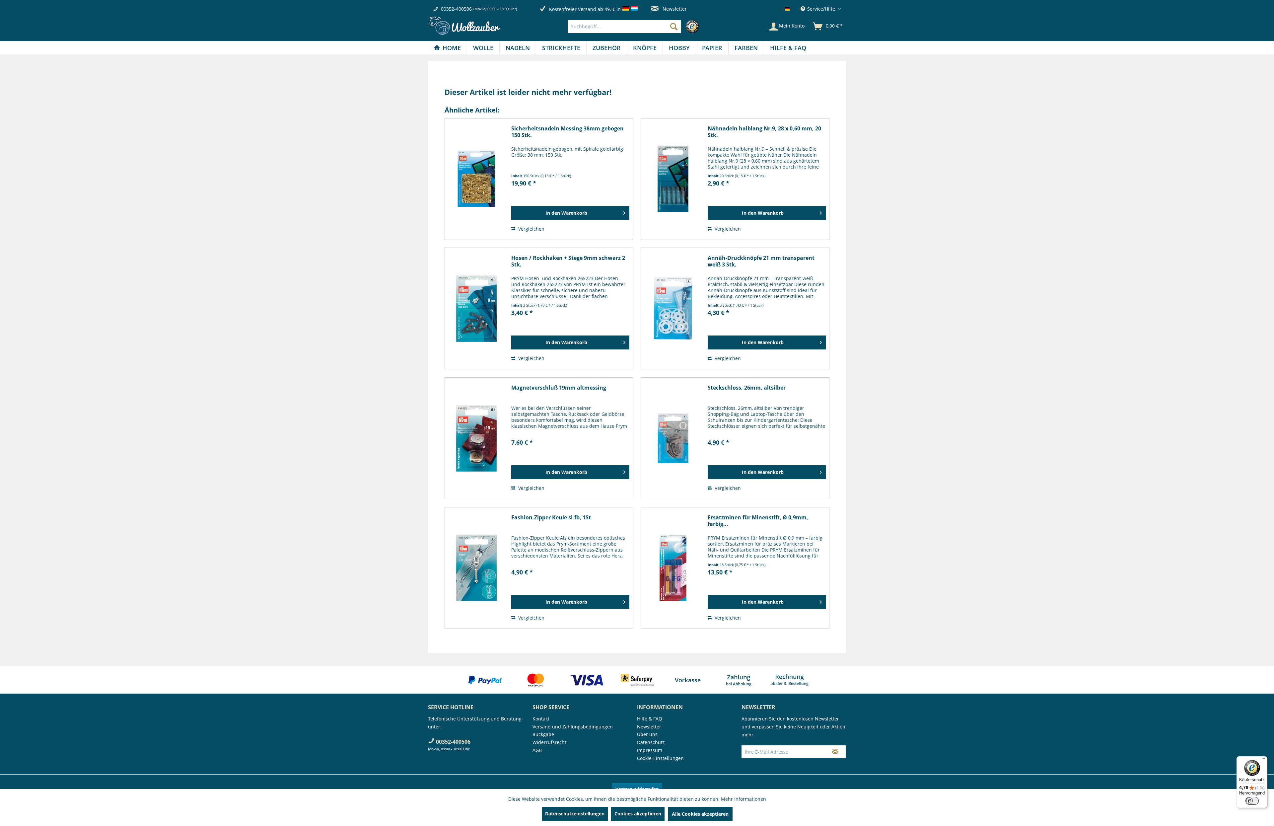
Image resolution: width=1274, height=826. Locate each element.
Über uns (647, 734)
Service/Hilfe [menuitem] (821, 9)
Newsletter (674, 9)
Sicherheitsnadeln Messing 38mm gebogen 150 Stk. (567, 131)
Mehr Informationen (743, 799)
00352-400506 (456, 9)
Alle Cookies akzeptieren (700, 814)
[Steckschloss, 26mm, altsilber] (673, 438)
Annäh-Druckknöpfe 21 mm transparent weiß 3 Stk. (761, 261)
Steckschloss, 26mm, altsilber (747, 387)
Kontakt (540, 718)
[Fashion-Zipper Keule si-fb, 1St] (476, 568)
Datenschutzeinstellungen (574, 813)
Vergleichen (530, 229)
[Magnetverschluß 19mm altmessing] (476, 438)
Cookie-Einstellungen (660, 758)
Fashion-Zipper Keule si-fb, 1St (551, 517)
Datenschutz (651, 742)
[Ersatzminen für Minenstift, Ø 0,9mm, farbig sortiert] (673, 568)
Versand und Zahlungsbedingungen (572, 726)
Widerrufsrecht (549, 742)
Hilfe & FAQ (649, 718)
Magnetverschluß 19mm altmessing (558, 387)
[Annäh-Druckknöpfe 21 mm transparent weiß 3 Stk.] (673, 308)
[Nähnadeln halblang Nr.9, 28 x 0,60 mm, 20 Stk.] (673, 179)
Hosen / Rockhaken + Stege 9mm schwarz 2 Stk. (568, 261)
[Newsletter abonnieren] (835, 751)
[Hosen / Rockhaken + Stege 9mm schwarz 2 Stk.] (476, 308)
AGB (537, 750)
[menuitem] (635, 26)
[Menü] (1263, 760)
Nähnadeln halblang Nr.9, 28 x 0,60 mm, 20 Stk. (764, 131)
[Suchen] (674, 26)
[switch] (1252, 801)
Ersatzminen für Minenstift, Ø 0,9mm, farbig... (758, 520)
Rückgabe (543, 734)
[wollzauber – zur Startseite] (464, 26)
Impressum (649, 750)
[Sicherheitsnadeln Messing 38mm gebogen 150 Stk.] (476, 179)
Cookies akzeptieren (637, 813)
